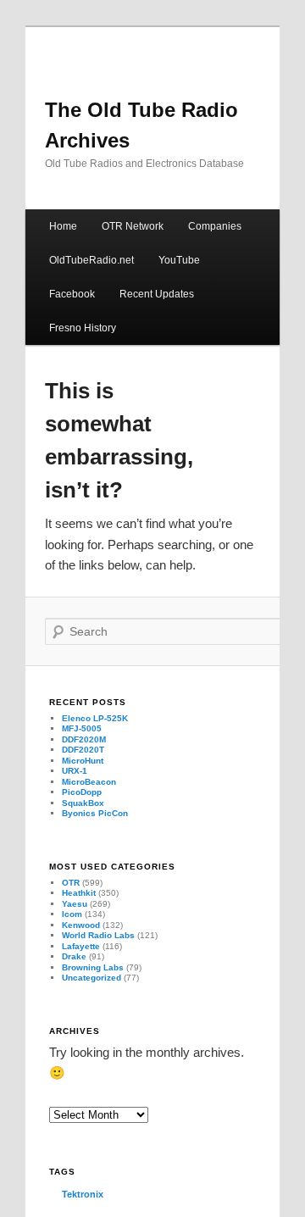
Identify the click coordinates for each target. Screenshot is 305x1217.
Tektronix (82, 1194)
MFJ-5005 (82, 728)
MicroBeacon (89, 781)
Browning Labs (93, 967)
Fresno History (82, 328)
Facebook (72, 294)
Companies (214, 226)
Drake (74, 956)
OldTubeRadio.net (91, 260)
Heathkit (79, 892)
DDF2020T (83, 749)
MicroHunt (82, 760)
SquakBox (83, 803)
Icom (72, 914)
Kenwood (81, 925)
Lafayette (81, 946)
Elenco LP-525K (95, 718)
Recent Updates (156, 294)
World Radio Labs (98, 935)
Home (63, 226)
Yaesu (74, 904)
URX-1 (74, 770)
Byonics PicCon (95, 813)
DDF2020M (84, 739)
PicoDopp (82, 792)
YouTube (179, 260)
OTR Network (133, 226)
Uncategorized (91, 977)
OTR (71, 882)
